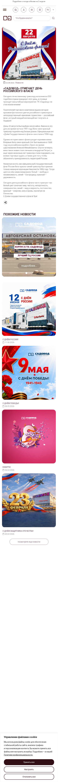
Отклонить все (29, 777)
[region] (29, 757)
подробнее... (29, 265)
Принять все (29, 762)
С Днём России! (10, 339)
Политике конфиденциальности (18, 755)
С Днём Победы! (11, 403)
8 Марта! (7, 467)
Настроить (29, 769)
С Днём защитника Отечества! (18, 531)
